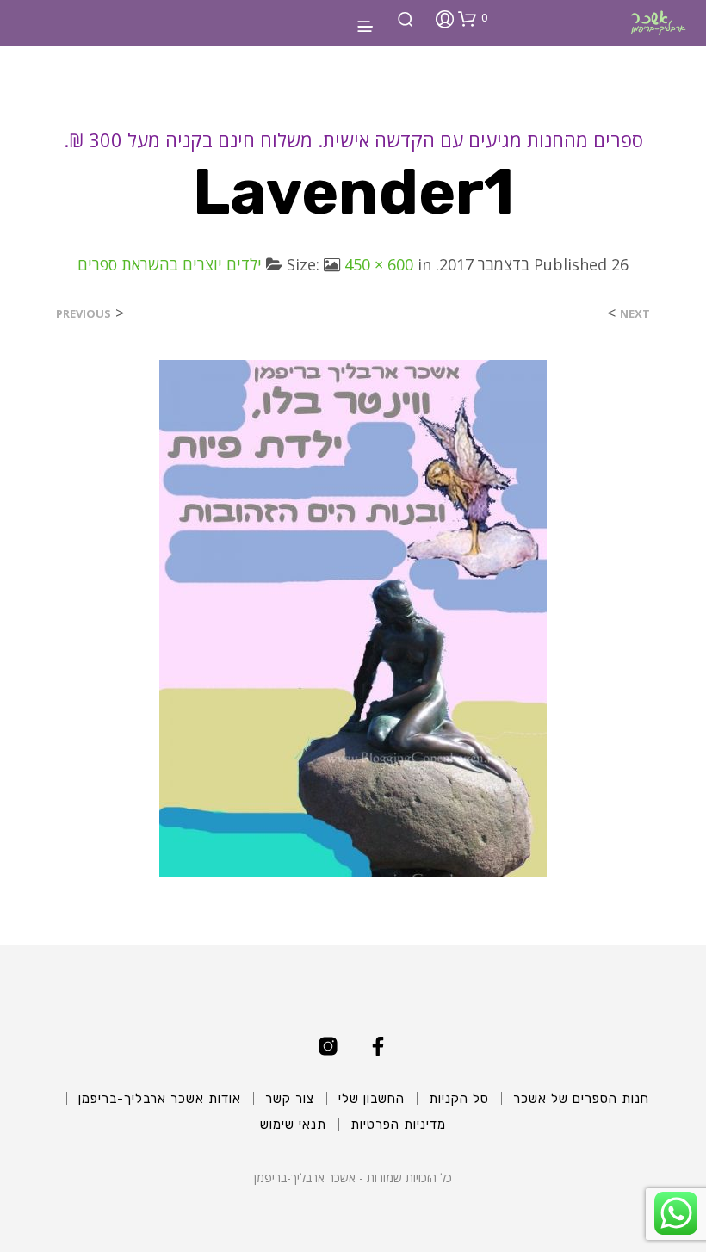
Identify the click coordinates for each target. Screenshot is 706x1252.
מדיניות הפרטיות (398, 1124)
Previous (83, 313)
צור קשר (289, 1098)
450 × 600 (378, 264)
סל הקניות (459, 1098)
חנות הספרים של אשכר (581, 1098)
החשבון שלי (371, 1098)
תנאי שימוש (293, 1124)
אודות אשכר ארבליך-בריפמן (159, 1098)
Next (635, 313)
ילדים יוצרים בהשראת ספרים (169, 264)
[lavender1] (353, 617)
